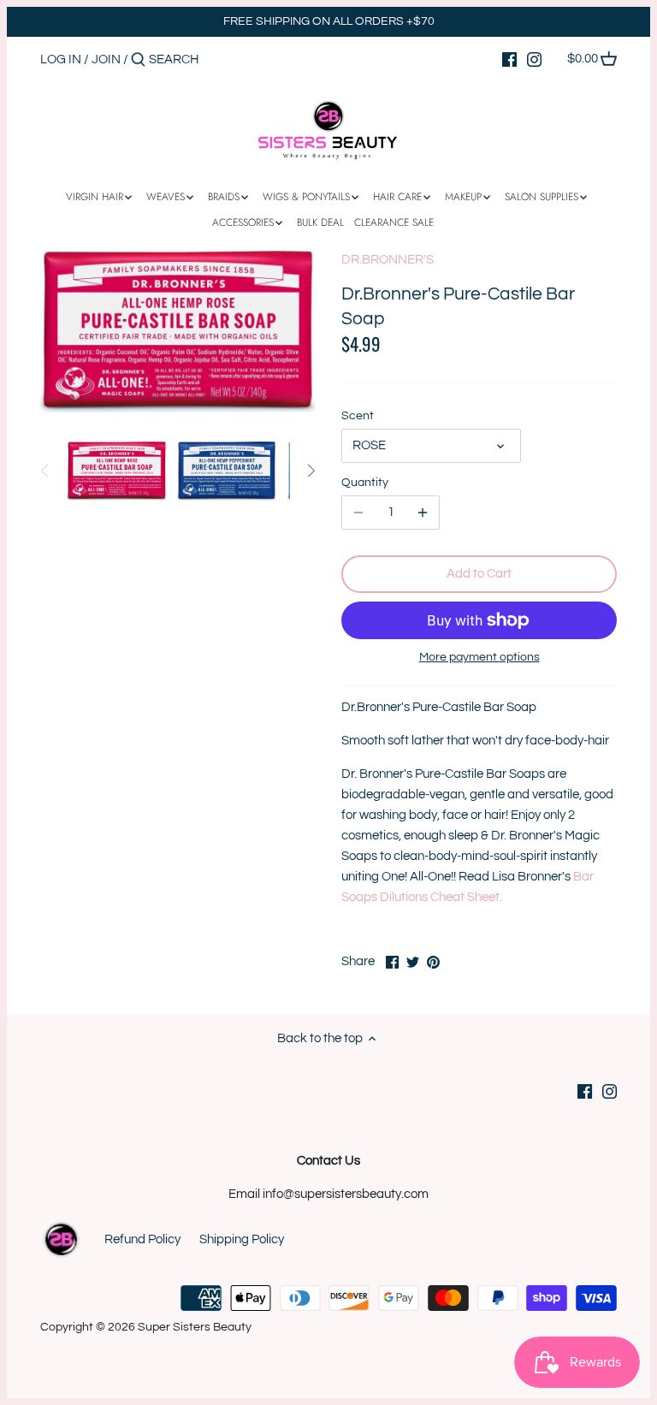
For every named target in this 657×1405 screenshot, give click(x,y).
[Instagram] (534, 59)
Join (106, 59)
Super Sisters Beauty (195, 1327)
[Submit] (138, 60)
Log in (60, 59)
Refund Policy (142, 1239)
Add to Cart (479, 573)
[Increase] (422, 512)
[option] (117, 471)
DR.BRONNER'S (387, 259)
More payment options (479, 657)
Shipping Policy (241, 1239)
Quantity (364, 483)
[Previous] (45, 470)
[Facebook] (509, 59)
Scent (357, 416)
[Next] (310, 470)
